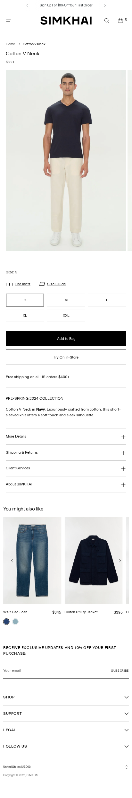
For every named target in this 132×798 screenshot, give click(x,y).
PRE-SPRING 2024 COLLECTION (34, 398)
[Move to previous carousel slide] (12, 560)
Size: (11, 272)
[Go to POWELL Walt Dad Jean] (15, 621)
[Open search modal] (106, 20)
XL (25, 315)
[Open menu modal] (8, 20)
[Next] (105, 5)
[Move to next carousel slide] (120, 560)
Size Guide (56, 284)
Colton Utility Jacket (81, 612)
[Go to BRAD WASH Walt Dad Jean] (6, 621)
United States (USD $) (16, 766)
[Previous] (28, 5)
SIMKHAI (32, 775)
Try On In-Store (66, 357)
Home (10, 44)
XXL (66, 315)
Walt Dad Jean (15, 612)
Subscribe (120, 670)
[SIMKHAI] (66, 20)
